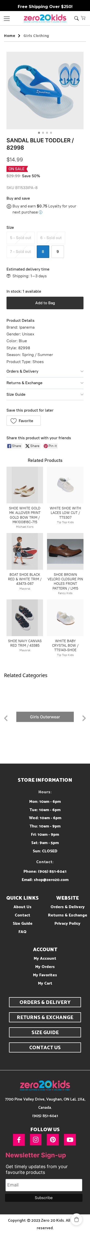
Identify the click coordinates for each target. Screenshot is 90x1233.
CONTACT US (45, 1048)
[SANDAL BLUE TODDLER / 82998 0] (45, 90)
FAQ (22, 932)
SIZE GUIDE (45, 1033)
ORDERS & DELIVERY (45, 1002)
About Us (23, 907)
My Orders (45, 966)
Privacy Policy (67, 923)
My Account (45, 958)
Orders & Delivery (22, 371)
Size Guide (16, 394)
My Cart (45, 983)
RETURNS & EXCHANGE (45, 1018)
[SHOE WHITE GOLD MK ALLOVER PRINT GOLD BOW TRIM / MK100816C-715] (24, 485)
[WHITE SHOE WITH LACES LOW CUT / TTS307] (65, 485)
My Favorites (45, 975)
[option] (45, 717)
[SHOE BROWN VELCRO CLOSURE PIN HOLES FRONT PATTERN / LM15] (65, 551)
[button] (83, 18)
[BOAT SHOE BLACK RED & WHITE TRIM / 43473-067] (24, 551)
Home (9, 35)
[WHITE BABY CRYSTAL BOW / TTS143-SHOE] (65, 617)
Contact (22, 915)
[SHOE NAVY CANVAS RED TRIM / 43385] (24, 617)
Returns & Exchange (24, 382)
